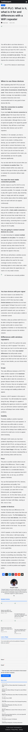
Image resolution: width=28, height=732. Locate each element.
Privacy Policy (14, 729)
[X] (6, 574)
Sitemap (21, 729)
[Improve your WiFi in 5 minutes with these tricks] (7, 606)
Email (2, 665)
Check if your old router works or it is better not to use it (7, 629)
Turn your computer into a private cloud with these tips (20, 631)
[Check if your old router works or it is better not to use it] (7, 623)
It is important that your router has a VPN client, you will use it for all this (21, 615)
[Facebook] (3, 574)
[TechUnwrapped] (6, 1)
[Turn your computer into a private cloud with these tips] (21, 624)
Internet (3, 5)
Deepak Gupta (5, 22)
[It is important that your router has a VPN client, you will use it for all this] (21, 608)
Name (2, 659)
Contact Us (7, 729)
